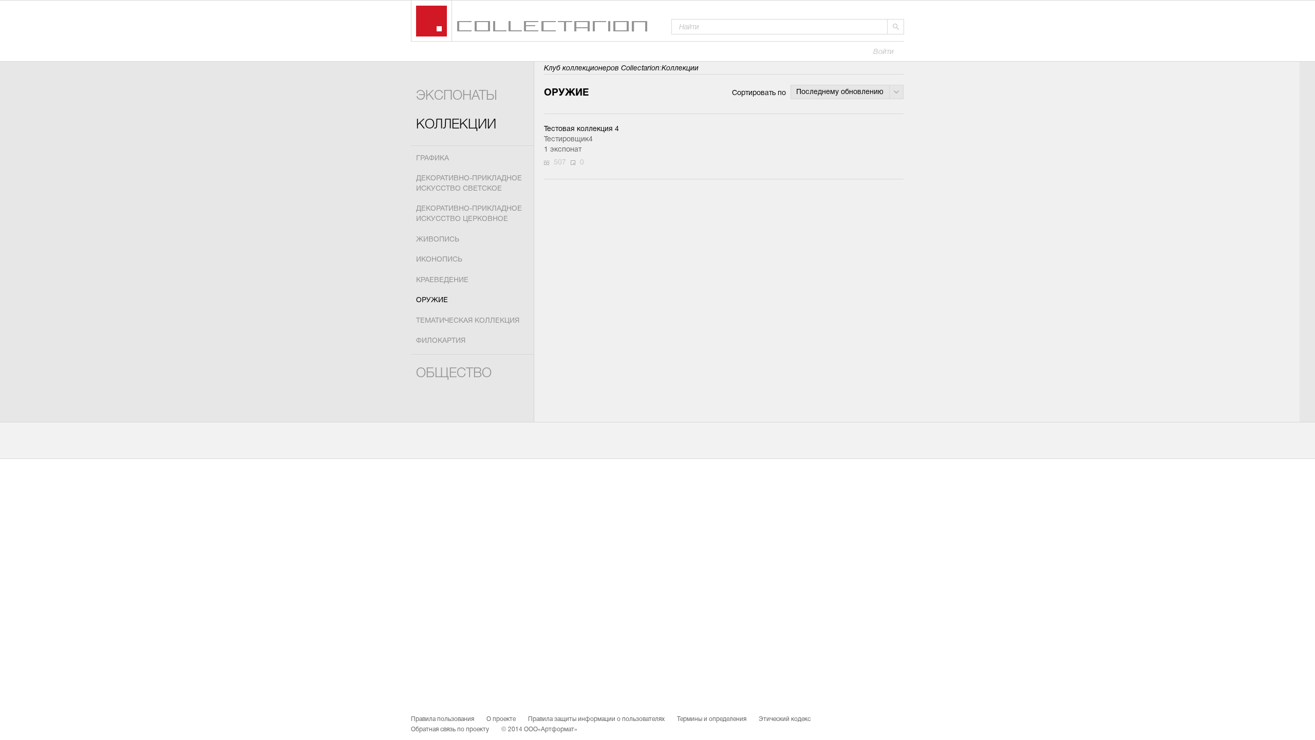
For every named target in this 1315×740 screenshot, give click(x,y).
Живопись (437, 239)
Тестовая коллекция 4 (581, 129)
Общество (454, 374)
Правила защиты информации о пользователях (596, 719)
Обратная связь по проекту (450, 729)
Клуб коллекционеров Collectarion (602, 68)
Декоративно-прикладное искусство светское (469, 183)
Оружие (432, 300)
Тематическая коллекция (467, 321)
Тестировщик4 (568, 139)
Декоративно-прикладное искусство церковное (469, 214)
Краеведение (442, 280)
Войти (883, 52)
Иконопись (439, 259)
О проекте (501, 719)
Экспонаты (456, 96)
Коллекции (456, 125)
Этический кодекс (785, 719)
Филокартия (440, 341)
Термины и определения (711, 719)
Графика (432, 158)
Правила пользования (442, 719)
